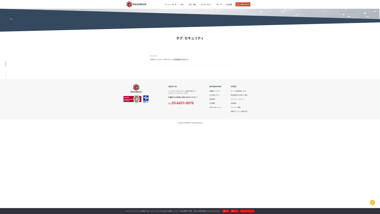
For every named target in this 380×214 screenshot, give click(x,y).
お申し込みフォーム (215, 107)
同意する (225, 211)
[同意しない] (378, 211)
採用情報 (212, 99)
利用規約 (233, 103)
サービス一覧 (169, 4)
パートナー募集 (235, 107)
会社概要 (229, 4)
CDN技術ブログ (214, 95)
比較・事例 (192, 4)
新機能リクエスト (214, 91)
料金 (182, 4)
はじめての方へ (206, 4)
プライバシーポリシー (238, 99)
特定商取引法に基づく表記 (239, 95)
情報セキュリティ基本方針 (239, 111)
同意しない (234, 211)
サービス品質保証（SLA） (239, 91)
